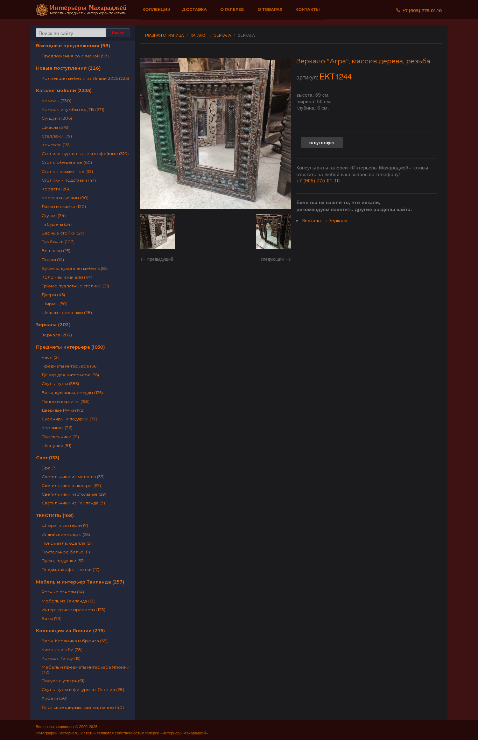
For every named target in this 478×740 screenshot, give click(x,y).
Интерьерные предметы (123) (73, 609)
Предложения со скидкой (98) (75, 55)
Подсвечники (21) (60, 436)
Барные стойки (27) (63, 233)
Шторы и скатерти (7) (65, 525)
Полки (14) (53, 259)
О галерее (232, 9)
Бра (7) (49, 467)
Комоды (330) (56, 100)
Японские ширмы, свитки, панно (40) (83, 707)
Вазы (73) (52, 618)
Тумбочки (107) (58, 241)
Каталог (199, 35)
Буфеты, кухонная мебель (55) (75, 268)
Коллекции (156, 9)
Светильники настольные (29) (74, 494)
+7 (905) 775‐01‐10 (421, 10)
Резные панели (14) (63, 591)
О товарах (270, 9)
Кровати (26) (55, 188)
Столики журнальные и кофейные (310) (85, 153)
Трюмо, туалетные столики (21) (75, 285)
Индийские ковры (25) (66, 534)
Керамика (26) (57, 427)
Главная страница (164, 35)
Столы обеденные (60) (67, 162)
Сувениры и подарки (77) (69, 418)
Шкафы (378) (56, 127)
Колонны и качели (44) (67, 277)
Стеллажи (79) (57, 136)
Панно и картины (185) (66, 401)
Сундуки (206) (57, 118)
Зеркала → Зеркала (324, 220)
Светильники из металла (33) (73, 476)
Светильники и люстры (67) (71, 485)
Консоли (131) (56, 144)
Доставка (194, 9)
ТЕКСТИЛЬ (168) (55, 515)
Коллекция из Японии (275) (70, 630)
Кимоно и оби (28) (62, 649)
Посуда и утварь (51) (63, 680)
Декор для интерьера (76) (70, 374)
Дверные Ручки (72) (63, 410)
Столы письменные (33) (67, 171)
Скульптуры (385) (60, 383)
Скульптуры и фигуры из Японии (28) (83, 689)
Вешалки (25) (56, 250)
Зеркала (222, 35)
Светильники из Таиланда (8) (73, 502)
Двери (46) (53, 294)
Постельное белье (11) (66, 551)
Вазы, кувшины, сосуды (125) (72, 392)
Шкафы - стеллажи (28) (67, 312)
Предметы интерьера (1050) (70, 347)
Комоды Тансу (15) (61, 658)
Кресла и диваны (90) (65, 197)
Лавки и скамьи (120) (64, 206)
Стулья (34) (54, 215)
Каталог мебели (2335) (64, 90)
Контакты (307, 9)
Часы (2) (50, 357)
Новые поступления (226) (68, 68)
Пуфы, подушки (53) (63, 560)
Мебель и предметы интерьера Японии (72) (85, 669)
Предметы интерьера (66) (70, 366)
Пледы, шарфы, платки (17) (70, 569)
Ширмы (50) (55, 303)
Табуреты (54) (57, 224)
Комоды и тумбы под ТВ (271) (73, 109)
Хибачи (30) (55, 698)
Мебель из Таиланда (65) (69, 600)
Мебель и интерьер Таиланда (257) (80, 582)
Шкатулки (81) (56, 445)
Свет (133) (47, 457)
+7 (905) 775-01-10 (318, 180)
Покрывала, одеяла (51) (67, 543)
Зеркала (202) (53, 324)
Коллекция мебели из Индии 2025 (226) (85, 78)
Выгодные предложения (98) (73, 45)
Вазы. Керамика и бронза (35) (74, 640)
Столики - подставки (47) (69, 180)
